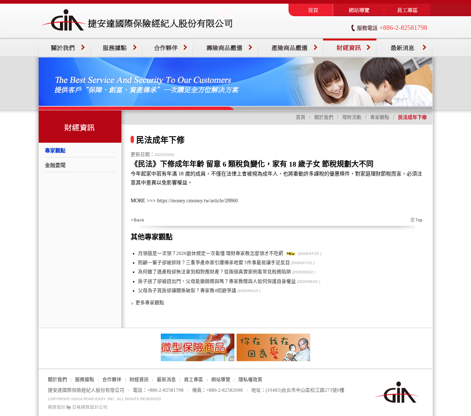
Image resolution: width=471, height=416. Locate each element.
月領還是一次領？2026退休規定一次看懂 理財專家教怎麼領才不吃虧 (210, 253)
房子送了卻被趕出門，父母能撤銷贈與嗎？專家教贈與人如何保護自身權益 (217, 281)
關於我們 (323, 117)
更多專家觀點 (149, 302)
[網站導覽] (358, 14)
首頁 (300, 117)
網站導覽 (220, 379)
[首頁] (310, 14)
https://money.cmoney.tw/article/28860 (197, 200)
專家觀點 (379, 117)
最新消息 (166, 379)
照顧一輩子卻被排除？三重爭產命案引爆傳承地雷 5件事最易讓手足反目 (214, 262)
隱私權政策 (250, 379)
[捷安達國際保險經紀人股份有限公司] (137, 36)
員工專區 (193, 379)
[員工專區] (408, 14)
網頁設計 (56, 407)
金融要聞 (55, 165)
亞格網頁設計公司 (89, 407)
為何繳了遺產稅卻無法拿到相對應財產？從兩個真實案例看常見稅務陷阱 (214, 271)
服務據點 (84, 379)
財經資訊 (139, 379)
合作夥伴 (111, 379)
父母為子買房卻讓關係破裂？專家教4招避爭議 (187, 290)
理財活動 (351, 117)
